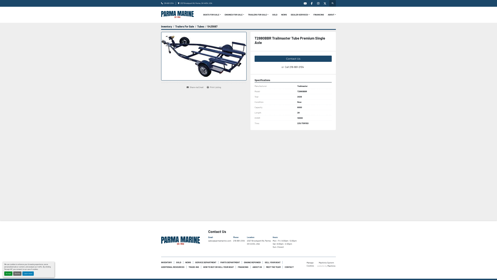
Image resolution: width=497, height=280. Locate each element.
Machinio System (326, 262)
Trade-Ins (194, 267)
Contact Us (293, 58)
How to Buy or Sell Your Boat (218, 267)
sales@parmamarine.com (219, 240)
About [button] (331, 14)
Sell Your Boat (272, 262)
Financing (318, 14)
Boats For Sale (211, 14)
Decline (17, 273)
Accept (8, 273)
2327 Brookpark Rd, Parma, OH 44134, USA (196, 3)
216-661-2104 (169, 3)
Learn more (28, 273)
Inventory (166, 262)
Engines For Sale (234, 14)
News (284, 14)
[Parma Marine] (180, 241)
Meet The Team (273, 267)
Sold (274, 14)
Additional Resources (172, 267)
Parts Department (230, 262)
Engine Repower (252, 262)
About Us (257, 267)
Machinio (331, 266)
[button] (212, 14)
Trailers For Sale (257, 14)
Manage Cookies (310, 264)
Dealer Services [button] (299, 14)
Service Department (205, 262)
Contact (289, 267)
